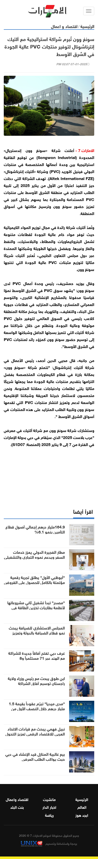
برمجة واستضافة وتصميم (61, 843)
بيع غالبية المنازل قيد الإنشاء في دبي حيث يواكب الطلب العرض (35, 756)
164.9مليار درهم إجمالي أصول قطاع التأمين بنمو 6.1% (35, 529)
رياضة (49, 815)
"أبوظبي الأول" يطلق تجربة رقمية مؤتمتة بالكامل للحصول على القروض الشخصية (34, 582)
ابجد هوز (81, 815)
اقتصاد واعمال (17, 799)
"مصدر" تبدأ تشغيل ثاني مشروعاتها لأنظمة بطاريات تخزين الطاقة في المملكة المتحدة (36, 607)
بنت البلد (17, 807)
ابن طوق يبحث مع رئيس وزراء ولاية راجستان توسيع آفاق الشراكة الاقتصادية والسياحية (36, 683)
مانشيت (49, 799)
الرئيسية (87, 26)
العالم (81, 807)
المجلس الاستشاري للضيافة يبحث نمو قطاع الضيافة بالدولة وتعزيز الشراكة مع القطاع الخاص (37, 632)
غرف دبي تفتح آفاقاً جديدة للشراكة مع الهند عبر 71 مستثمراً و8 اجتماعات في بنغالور (36, 657)
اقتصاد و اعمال (64, 26)
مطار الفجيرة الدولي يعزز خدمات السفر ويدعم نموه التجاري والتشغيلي (34, 554)
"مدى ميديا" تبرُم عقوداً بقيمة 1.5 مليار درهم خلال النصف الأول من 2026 (37, 708)
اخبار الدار (49, 807)
